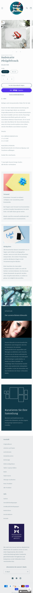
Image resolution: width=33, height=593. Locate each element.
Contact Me (25, 591)
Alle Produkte (7, 487)
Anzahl (3, 75)
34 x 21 (14, 71)
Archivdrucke (7, 452)
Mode (5, 471)
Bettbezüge (7, 460)
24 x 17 (5, 71)
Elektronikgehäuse (9, 464)
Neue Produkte (8, 483)
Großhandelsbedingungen (11, 506)
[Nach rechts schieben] (20, 52)
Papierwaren (7, 475)
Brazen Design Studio (18, 592)
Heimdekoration (8, 456)
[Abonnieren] (27, 572)
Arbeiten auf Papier (9, 448)
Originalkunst (8, 444)
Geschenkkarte (8, 514)
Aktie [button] (4, 98)
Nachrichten (7, 510)
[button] (2, 8)
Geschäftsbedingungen (10, 502)
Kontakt (6, 518)
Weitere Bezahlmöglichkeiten (16, 94)
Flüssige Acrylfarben (9, 479)
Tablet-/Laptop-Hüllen (10, 468)
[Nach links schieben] (13, 52)
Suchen (6, 498)
